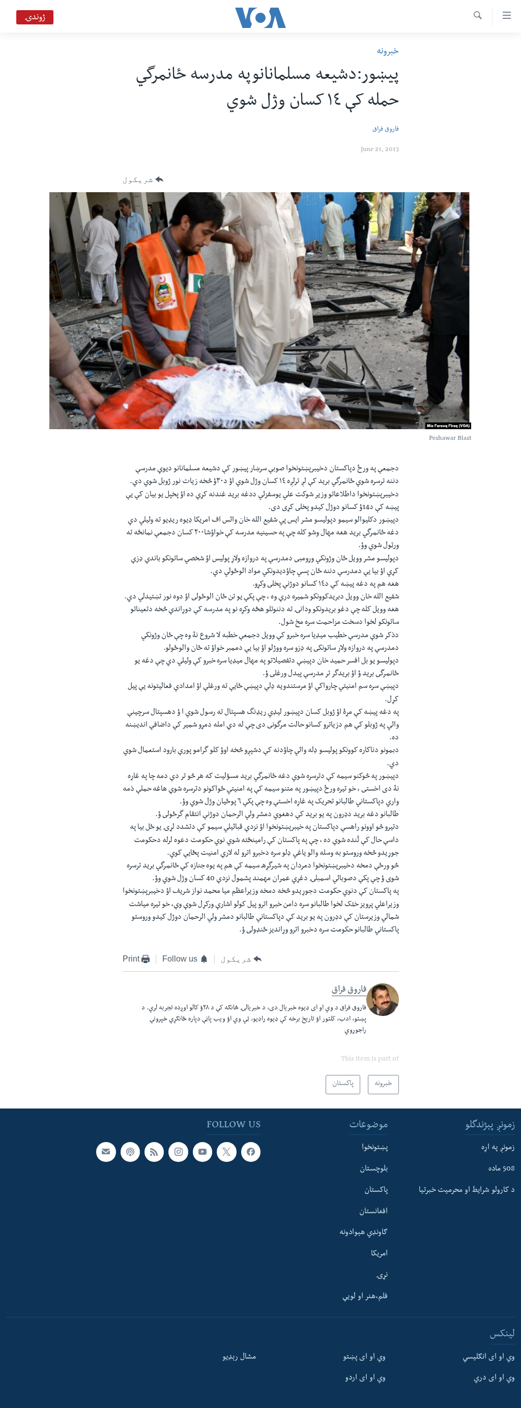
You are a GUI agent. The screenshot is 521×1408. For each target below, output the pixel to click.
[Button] (143, 179)
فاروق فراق (385, 130)
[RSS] (154, 1151)
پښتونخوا (375, 1148)
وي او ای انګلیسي (488, 1357)
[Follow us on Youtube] (202, 1151)
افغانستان (373, 1211)
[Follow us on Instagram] (178, 1151)
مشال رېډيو (239, 1357)
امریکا (379, 1254)
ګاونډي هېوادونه (363, 1233)
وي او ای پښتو (364, 1357)
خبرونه (388, 52)
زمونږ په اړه (498, 1148)
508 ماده (501, 1169)
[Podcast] (130, 1151)
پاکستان (376, 1190)
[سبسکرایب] (105, 1151)
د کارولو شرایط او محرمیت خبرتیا (467, 1190)
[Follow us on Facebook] (250, 1151)
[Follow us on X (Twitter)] (226, 1151)
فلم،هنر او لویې (365, 1296)
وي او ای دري (494, 1378)
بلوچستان (374, 1169)
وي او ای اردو (365, 1378)
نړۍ (382, 1275)
